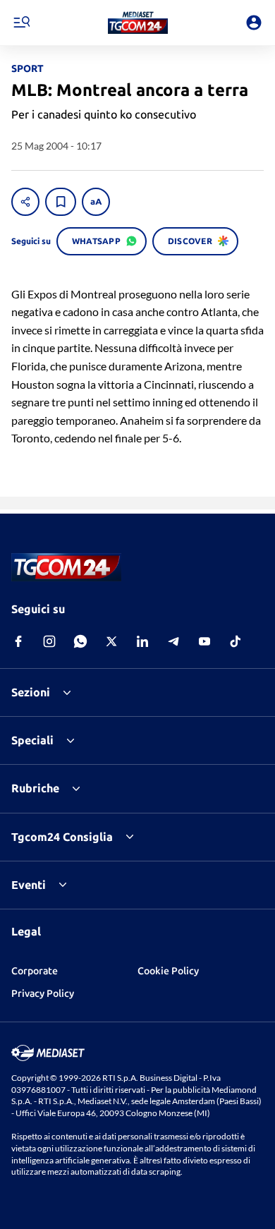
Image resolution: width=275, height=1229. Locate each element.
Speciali (32, 740)
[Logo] (138, 22)
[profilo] (254, 22)
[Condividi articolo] (25, 202)
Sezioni (30, 692)
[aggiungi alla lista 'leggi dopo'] (60, 202)
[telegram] (173, 641)
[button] (138, 22)
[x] (111, 641)
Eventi (28, 884)
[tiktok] (235, 641)
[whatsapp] (80, 641)
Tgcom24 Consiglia (62, 836)
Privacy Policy (42, 993)
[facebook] (18, 641)
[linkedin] (142, 641)
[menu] (21, 22)
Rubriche (35, 788)
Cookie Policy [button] (168, 970)
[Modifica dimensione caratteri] (96, 202)
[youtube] (204, 641)
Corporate (34, 970)
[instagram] (49, 641)
